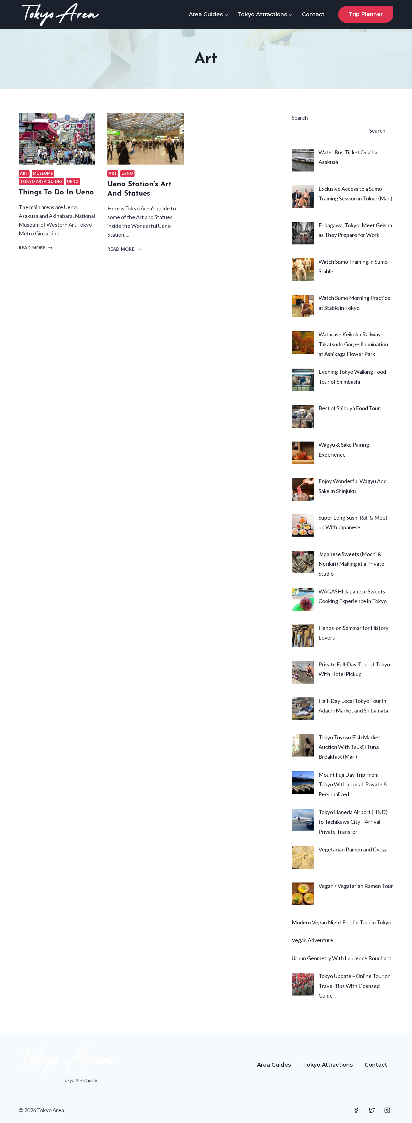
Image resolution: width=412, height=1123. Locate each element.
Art (24, 173)
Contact (313, 14)
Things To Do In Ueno (56, 192)
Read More (35, 247)
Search (300, 117)
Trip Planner (366, 14)
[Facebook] (356, 1110)
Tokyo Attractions (328, 1065)
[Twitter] (372, 1110)
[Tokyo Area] (60, 14)
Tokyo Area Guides (41, 181)
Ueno (73, 181)
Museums (43, 173)
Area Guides (274, 1065)
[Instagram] (387, 1110)
